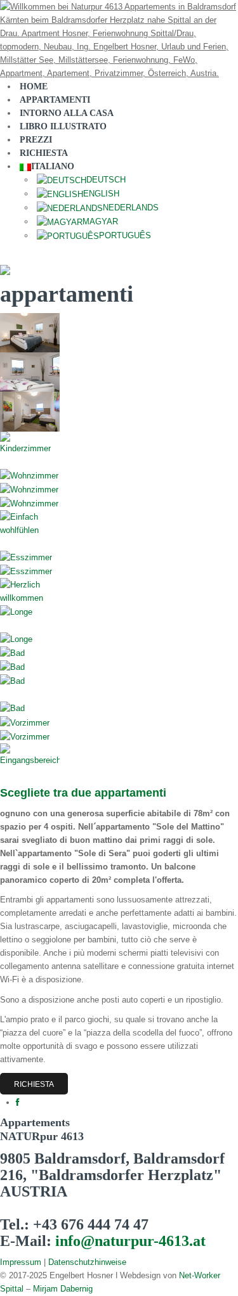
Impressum (20, 1262)
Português (125, 235)
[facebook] (18, 1102)
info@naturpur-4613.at (130, 1241)
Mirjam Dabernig (63, 1288)
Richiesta (34, 1084)
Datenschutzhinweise (87, 1262)
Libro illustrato (63, 126)
